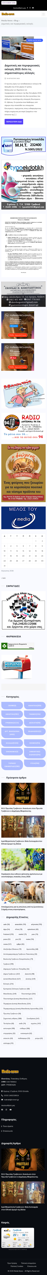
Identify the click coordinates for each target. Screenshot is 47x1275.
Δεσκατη (35, 723)
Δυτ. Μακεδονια (12, 732)
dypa (6, 929)
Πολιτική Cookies (17, 1266)
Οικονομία (12, 752)
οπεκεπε (8, 1038)
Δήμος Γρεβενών (11, 974)
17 (4, 556)
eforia (18, 929)
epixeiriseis (32, 929)
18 (11, 556)
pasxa (6, 939)
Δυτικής (30, 979)
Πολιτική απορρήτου (28, 1263)
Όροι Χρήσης (12, 1263)
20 (23, 556)
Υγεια (34, 763)
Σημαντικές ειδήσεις (12, 1018)
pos (18, 939)
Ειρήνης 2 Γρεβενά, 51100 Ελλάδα (16, 1091)
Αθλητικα (12, 714)
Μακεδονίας (9, 994)
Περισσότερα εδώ (14, 122)
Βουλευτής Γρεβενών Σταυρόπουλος (18, 959)
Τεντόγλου (8, 1023)
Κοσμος (35, 743)
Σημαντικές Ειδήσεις (35, 753)
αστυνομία (9, 1028)
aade (6, 924)
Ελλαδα (12, 743)
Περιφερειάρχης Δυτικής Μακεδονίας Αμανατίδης (23, 1009)
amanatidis (20, 924)
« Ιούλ (3, 578)
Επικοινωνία (8, 1131)
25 (11, 561)
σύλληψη (8, 1043)
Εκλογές (8, 984)
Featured (8, 934)
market (23, 934)
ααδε (22, 1023)
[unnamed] (23, 294)
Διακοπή (29, 974)
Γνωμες (35, 714)
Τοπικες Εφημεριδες (12, 764)
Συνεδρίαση (33, 1018)
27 (23, 561)
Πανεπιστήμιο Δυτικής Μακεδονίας (17, 999)
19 (17, 556)
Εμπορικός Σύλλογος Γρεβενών (16, 989)
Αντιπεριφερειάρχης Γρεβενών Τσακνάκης (20, 954)
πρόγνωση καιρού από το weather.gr (18, 1249)
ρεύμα (39, 1038)
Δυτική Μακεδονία (12, 979)
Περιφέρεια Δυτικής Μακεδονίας (17, 1004)
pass (35, 934)
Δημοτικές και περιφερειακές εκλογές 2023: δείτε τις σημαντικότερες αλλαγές (22, 69)
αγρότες (36, 1023)
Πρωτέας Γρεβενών (12, 1013)
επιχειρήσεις (9, 1033)
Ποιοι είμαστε (8, 1126)
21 (29, 556)
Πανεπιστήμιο (28, 994)
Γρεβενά (8, 964)
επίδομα (25, 1028)
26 (17, 561)
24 (5, 561)
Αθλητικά (34, 705)
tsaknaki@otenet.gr (11, 1100)
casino (12, 705)
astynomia (36, 924)
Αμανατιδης (32, 949)
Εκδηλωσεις (34, 731)
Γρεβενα (12, 723)
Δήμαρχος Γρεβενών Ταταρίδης (16, 969)
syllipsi (20, 944)
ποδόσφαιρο (24, 1038)
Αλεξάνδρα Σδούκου (12, 949)
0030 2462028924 (11, 1095)
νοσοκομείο (26, 1033)
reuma (30, 939)
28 (30, 561)
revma (7, 944)
